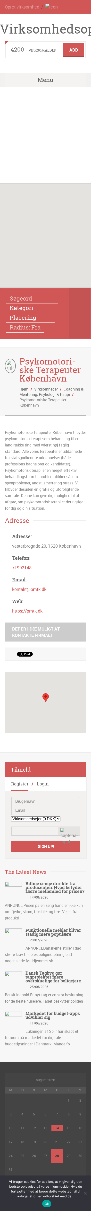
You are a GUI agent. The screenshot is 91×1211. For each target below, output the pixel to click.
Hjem (23, 389)
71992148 (22, 567)
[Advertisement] (45, 135)
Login (43, 784)
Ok (47, 1204)
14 (57, 1128)
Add (73, 50)
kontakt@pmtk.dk (29, 589)
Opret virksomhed (22, 7)
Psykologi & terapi (54, 394)
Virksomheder (46, 389)
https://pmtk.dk (27, 611)
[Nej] (85, 1193)
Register (19, 784)
